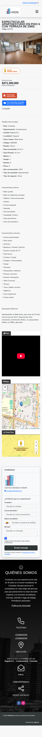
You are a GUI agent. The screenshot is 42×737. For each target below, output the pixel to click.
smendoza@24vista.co (14, 491)
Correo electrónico (11, 511)
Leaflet (22, 428)
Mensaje (7, 527)
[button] (14, 61)
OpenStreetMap (35, 428)
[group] (21, 48)
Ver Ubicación (20, 448)
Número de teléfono (11, 519)
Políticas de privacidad (21, 606)
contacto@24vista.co (21, 682)
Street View (12, 71)
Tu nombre (8, 502)
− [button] (5, 390)
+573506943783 (21, 635)
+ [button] (5, 386)
